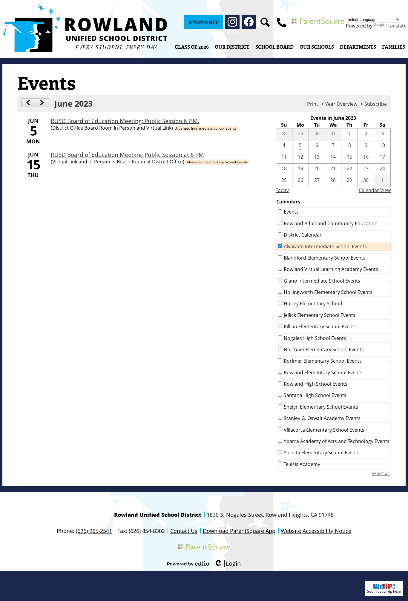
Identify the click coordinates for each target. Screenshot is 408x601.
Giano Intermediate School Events (322, 280)
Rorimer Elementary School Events (323, 361)
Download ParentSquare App (239, 530)
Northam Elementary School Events (324, 349)
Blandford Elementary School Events (325, 257)
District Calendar (303, 234)
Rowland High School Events (315, 384)
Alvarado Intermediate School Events (325, 246)
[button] (232, 47)
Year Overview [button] (341, 104)
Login (227, 563)
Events (291, 211)
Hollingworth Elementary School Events (328, 292)
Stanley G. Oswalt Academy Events (322, 418)
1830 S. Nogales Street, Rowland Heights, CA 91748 (270, 514)
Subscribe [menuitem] (375, 104)
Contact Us (183, 530)
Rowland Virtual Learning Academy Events (331, 269)
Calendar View (375, 190)
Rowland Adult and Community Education (331, 223)
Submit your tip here (384, 591)
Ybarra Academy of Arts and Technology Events (336, 441)
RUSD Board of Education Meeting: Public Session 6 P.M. (125, 121)
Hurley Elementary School (313, 303)
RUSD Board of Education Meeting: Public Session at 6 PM (127, 154)
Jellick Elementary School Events (319, 315)
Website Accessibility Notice (316, 530)
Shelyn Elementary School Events (321, 407)
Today (282, 190)
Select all (381, 473)
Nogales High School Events (315, 338)
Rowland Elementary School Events (323, 372)
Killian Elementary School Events (320, 326)
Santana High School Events (315, 395)
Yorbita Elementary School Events (322, 452)
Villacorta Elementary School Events (324, 430)
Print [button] (312, 104)
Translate (396, 25)
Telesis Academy (302, 464)
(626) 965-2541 (94, 530)
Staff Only (203, 22)
